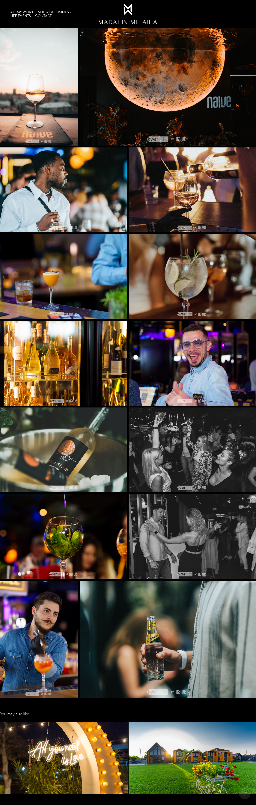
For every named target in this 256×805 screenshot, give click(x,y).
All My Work (22, 12)
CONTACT (43, 15)
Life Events (20, 15)
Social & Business (54, 12)
